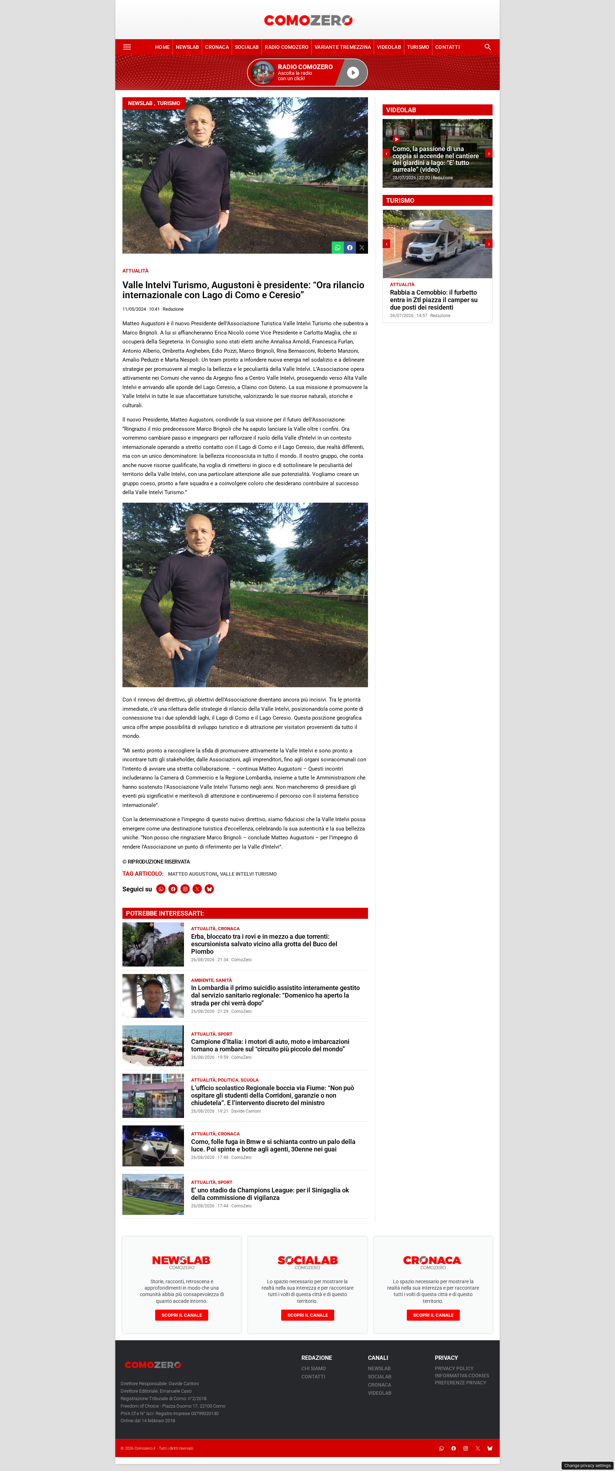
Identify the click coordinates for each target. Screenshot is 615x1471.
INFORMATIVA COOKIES (462, 1375)
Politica (228, 1080)
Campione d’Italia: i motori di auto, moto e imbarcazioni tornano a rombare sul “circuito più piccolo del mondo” (270, 1045)
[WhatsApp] (160, 889)
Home (162, 47)
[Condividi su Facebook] (350, 248)
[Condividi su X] (362, 248)
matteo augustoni (192, 874)
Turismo (418, 47)
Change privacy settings (587, 1465)
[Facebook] (173, 889)
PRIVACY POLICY (454, 1368)
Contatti (447, 47)
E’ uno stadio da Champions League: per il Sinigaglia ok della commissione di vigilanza (270, 1194)
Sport (225, 1034)
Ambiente (202, 980)
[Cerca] (488, 47)
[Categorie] (127, 47)
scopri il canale (182, 1315)
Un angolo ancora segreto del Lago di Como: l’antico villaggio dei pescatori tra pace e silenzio (438, 300)
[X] (197, 889)
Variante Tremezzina (343, 47)
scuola (250, 1080)
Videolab (389, 47)
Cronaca (216, 47)
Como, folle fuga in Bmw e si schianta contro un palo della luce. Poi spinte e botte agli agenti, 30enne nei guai (273, 1145)
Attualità (135, 271)
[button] (307, 72)
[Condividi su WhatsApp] (338, 248)
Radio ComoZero (287, 47)
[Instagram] (185, 889)
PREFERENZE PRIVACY (461, 1382)
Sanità (224, 980)
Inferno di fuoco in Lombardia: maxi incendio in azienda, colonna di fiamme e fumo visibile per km (436, 159)
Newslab (187, 47)
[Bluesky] (209, 889)
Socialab (247, 47)
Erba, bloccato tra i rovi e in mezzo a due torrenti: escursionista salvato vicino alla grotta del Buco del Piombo (264, 944)
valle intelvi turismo (248, 874)
